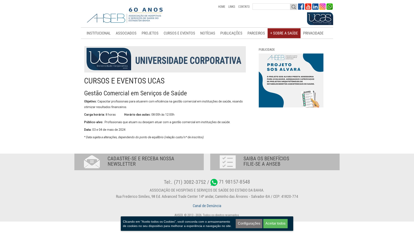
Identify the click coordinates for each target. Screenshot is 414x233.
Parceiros (256, 33)
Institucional (99, 33)
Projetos (150, 33)
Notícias (207, 33)
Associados (126, 33)
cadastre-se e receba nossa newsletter (141, 161)
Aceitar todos (275, 223)
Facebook (301, 6)
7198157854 (329, 6)
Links (231, 6)
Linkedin (315, 6)
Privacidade (313, 33)
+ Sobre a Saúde (284, 33)
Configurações (249, 223)
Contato (244, 6)
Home (221, 6)
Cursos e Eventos (179, 33)
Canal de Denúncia (207, 205)
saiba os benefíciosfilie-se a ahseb (266, 161)
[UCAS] (320, 19)
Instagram (322, 6)
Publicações (231, 33)
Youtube (308, 6)
